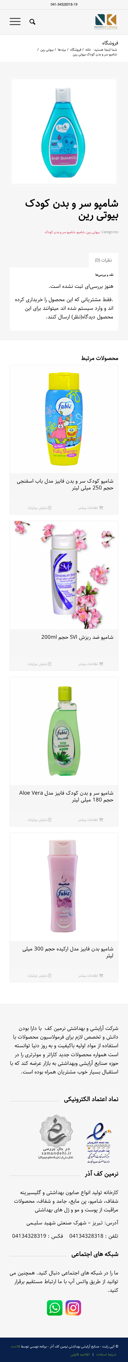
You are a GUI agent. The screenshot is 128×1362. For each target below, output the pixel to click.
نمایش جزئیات (38, 508)
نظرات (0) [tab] (103, 260)
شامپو (81, 232)
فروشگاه (110, 43)
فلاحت (15, 1346)
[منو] (17, 22)
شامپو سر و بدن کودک (60, 232)
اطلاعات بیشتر (88, 508)
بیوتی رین (92, 232)
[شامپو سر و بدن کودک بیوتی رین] (64, 131)
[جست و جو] (32, 22)
